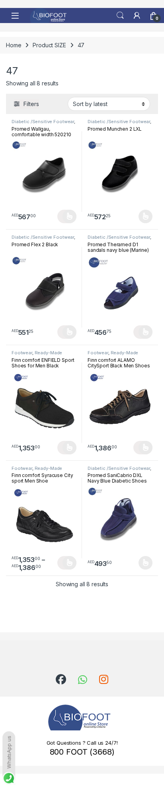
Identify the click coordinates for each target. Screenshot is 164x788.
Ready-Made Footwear (37, 355)
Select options (66, 216)
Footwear (22, 352)
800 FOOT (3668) (82, 752)
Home (13, 45)
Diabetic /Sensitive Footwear (43, 121)
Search (120, 15)
